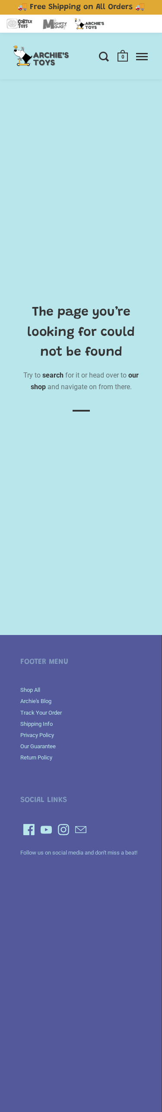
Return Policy (36, 757)
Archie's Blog (35, 701)
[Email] (80, 829)
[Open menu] (142, 56)
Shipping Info (36, 724)
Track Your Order (41, 712)
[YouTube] (46, 829)
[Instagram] (63, 829)
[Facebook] (29, 829)
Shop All (30, 690)
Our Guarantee (38, 746)
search (53, 375)
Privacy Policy (37, 735)
